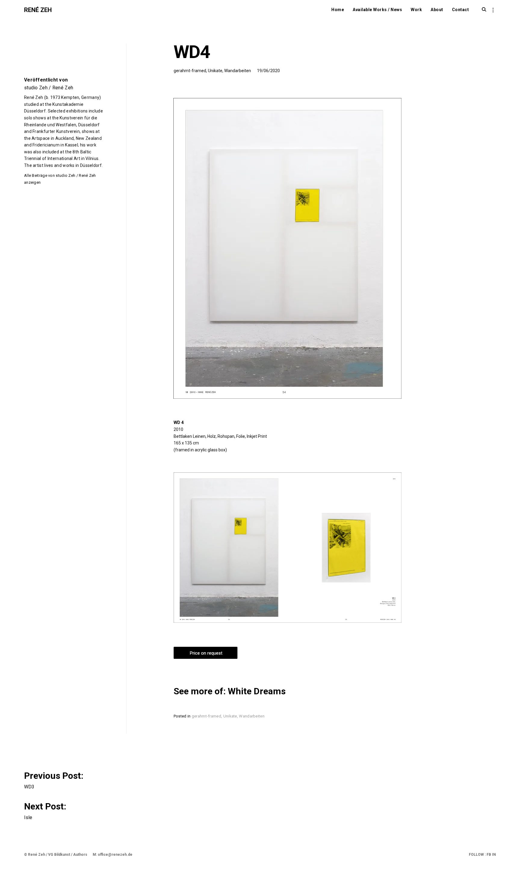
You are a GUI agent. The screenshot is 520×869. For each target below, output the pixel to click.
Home (337, 9)
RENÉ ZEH (38, 10)
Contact (460, 9)
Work (416, 9)
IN (493, 854)
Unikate (215, 70)
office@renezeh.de (115, 854)
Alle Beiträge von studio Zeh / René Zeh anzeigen (60, 179)
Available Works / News (377, 9)
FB (488, 854)
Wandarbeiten (237, 70)
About (437, 9)
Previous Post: (54, 779)
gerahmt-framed (190, 70)
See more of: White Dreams (230, 691)
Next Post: (46, 810)
